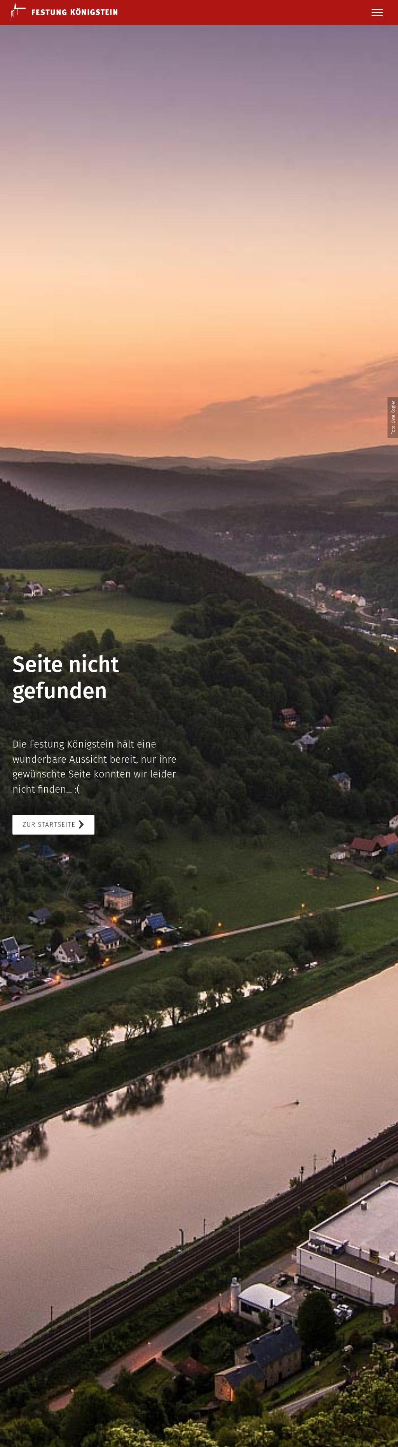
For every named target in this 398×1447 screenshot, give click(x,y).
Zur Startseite (49, 825)
